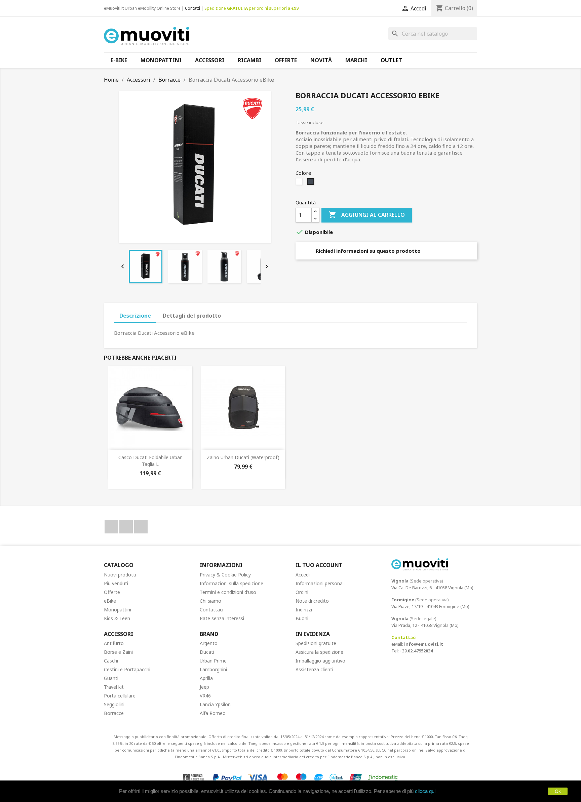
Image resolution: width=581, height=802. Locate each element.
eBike (110, 601)
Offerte (112, 592)
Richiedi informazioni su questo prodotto (367, 250)
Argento (209, 643)
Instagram (141, 526)
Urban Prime (213, 660)
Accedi (303, 574)
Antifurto (114, 643)
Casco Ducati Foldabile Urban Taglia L (150, 460)
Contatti (192, 8)
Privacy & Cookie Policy (225, 574)
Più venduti (116, 583)
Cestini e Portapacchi (127, 669)
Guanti (111, 678)
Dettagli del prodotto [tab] (192, 315)
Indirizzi (304, 609)
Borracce (114, 713)
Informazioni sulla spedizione (231, 583)
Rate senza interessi (222, 618)
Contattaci (211, 609)
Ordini (302, 592)
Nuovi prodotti (120, 574)
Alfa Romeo (213, 713)
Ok (558, 791)
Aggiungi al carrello (366, 215)
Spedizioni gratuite (316, 643)
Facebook (111, 526)
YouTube (126, 526)
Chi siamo (210, 601)
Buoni (302, 618)
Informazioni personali (320, 583)
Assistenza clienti (314, 669)
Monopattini (117, 609)
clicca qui (425, 791)
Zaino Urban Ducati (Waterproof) (243, 457)
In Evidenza (313, 634)
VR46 (205, 695)
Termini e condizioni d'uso (228, 592)
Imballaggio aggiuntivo (320, 660)
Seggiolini (114, 704)
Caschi (111, 660)
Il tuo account (319, 565)
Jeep (204, 687)
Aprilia (206, 678)
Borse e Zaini (118, 652)
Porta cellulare (119, 695)
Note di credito (312, 601)
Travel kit (114, 687)
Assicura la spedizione (319, 652)
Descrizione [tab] (135, 315)
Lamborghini (213, 669)
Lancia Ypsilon (215, 704)
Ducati (207, 652)
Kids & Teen (117, 618)
